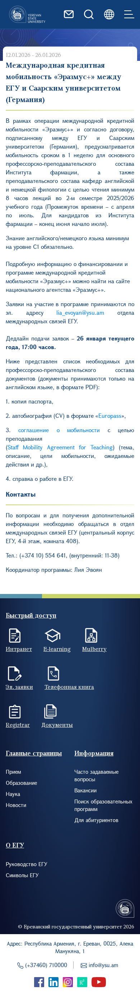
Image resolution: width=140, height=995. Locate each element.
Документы (57, 725)
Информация (93, 753)
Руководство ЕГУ (26, 864)
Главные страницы (34, 753)
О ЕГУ (15, 845)
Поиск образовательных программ (103, 805)
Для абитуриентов (96, 819)
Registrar (18, 725)
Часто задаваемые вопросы (96, 775)
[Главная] (27, 14)
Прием (13, 771)
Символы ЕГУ (22, 875)
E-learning (57, 649)
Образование (21, 782)
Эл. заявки (19, 687)
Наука (13, 793)
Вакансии (85, 790)
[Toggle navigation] (129, 14)
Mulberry (94, 649)
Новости (16, 804)
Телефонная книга (69, 687)
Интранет (19, 649)
